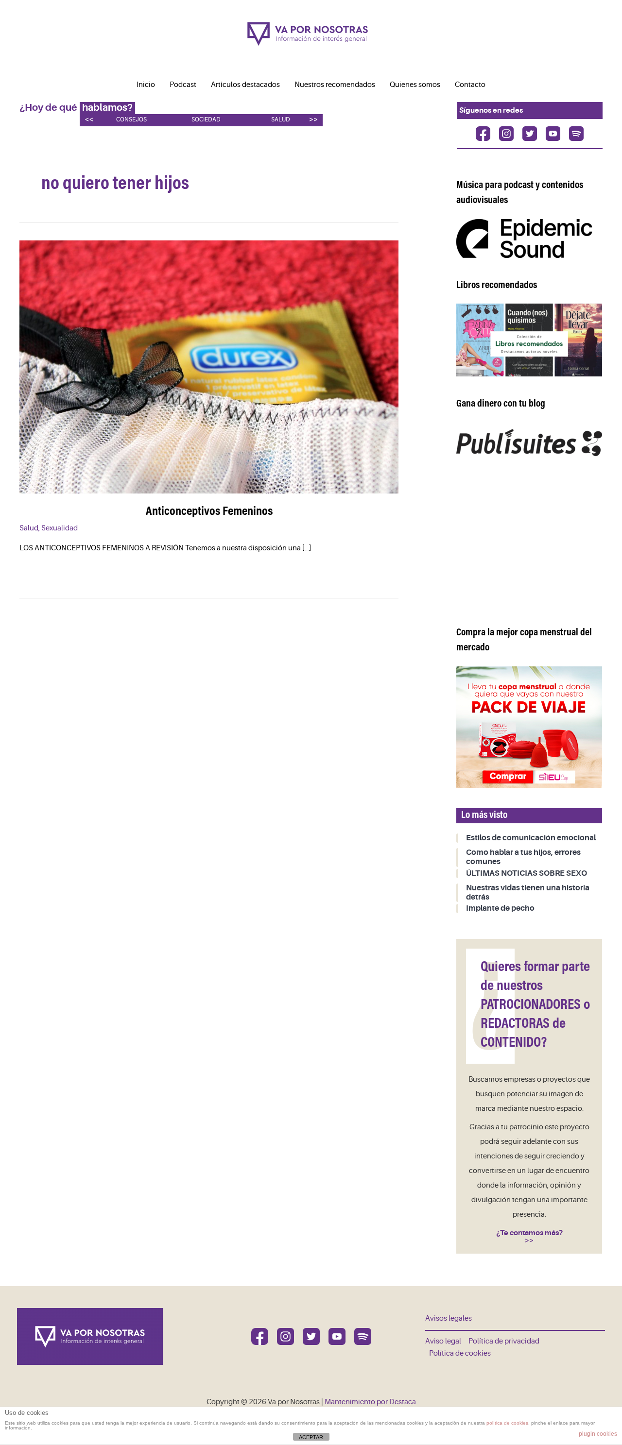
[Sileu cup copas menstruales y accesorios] (529, 727)
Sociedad (206, 120)
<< (89, 119)
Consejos (131, 120)
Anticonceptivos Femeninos (209, 512)
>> (313, 119)
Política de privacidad (503, 1341)
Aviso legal (443, 1341)
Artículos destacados (245, 85)
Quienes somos (415, 85)
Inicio (146, 85)
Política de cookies (460, 1353)
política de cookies (507, 1423)
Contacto (470, 85)
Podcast (183, 85)
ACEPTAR (311, 1437)
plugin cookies (598, 1433)
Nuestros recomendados (334, 85)
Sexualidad (59, 528)
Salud (280, 120)
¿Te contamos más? (529, 1232)
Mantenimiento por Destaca (370, 1402)
